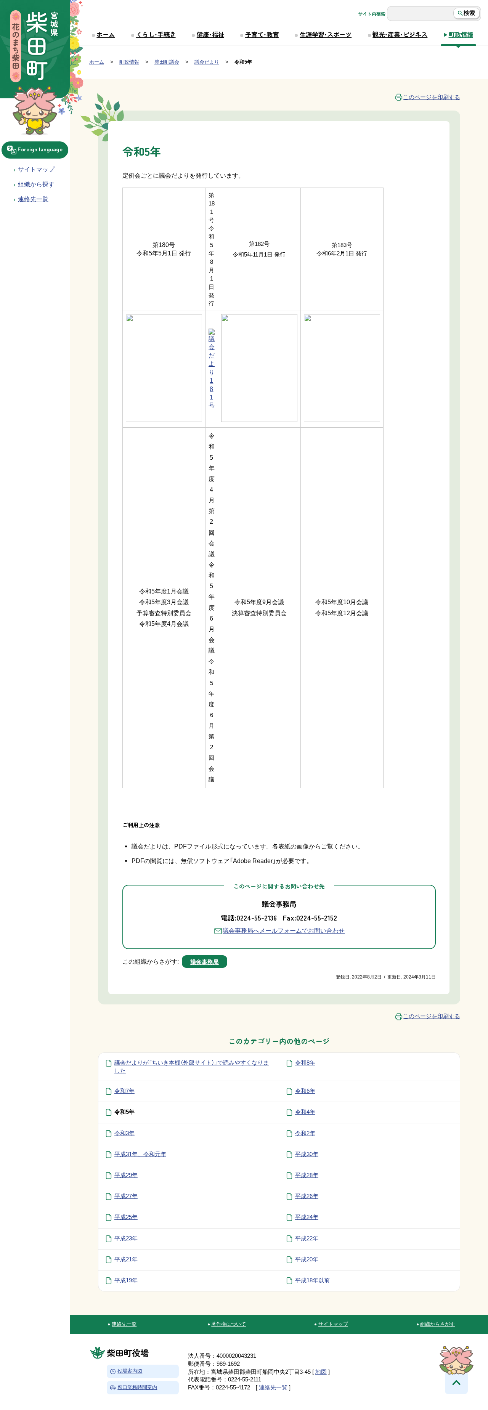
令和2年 (305, 1133)
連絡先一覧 (124, 1324)
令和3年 (124, 1133)
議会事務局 (204, 962)
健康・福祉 (210, 34)
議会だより (206, 62)
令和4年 (305, 1112)
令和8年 (305, 1063)
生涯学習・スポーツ (326, 34)
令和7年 (124, 1091)
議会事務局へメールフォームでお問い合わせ (284, 930)
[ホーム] (34, 47)
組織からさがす (437, 1324)
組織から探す (36, 184)
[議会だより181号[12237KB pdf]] (212, 405)
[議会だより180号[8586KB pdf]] (164, 420)
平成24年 (306, 1217)
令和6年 (305, 1091)
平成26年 (306, 1196)
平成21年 (126, 1259)
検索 (469, 13)
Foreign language (40, 149)
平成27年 (126, 1196)
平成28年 (306, 1175)
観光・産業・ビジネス (399, 34)
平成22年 (306, 1238)
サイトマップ (36, 169)
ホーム (105, 34)
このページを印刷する (431, 97)
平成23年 (126, 1238)
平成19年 (126, 1280)
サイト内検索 (371, 14)
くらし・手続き (156, 34)
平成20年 (306, 1259)
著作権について (228, 1324)
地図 (321, 1372)
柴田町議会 (166, 62)
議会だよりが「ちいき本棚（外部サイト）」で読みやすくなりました (191, 1067)
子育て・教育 (262, 34)
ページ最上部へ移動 (456, 1382)
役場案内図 (129, 1371)
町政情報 (461, 34)
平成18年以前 (312, 1280)
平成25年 (126, 1217)
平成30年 (306, 1154)
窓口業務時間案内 (137, 1387)
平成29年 (126, 1175)
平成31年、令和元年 (140, 1154)
